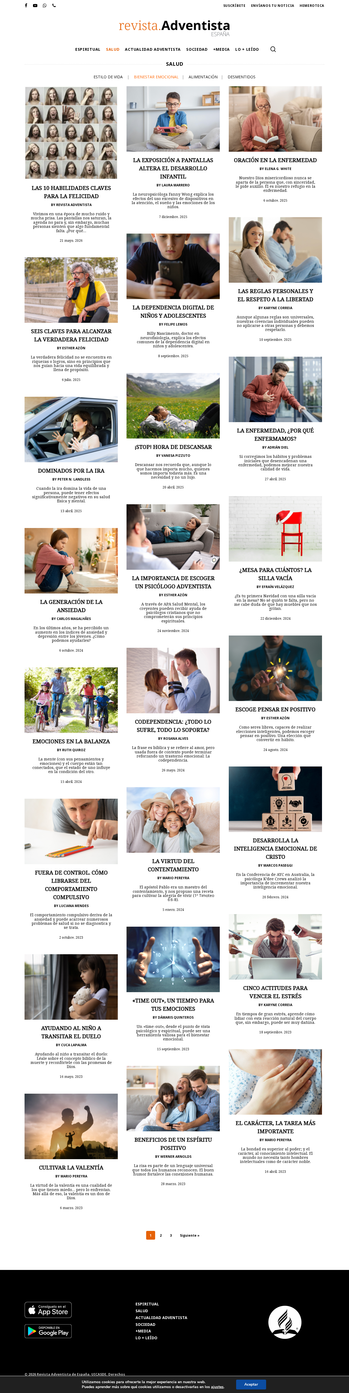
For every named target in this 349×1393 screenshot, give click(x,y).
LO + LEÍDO (146, 1338)
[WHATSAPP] (45, 6)
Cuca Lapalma (73, 1045)
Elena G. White (278, 168)
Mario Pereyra (176, 878)
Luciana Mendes (74, 905)
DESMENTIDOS (241, 76)
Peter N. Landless (74, 479)
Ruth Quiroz (74, 750)
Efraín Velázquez (278, 586)
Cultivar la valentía (71, 1167)
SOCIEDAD (145, 1324)
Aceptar (251, 1384)
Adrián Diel (277, 447)
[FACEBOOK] (26, 6)
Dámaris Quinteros (176, 1017)
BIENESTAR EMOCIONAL (156, 76)
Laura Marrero (176, 185)
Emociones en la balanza (71, 741)
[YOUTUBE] (35, 6)
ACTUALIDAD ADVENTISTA (161, 1318)
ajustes (217, 1387)
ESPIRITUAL (147, 1304)
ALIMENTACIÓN (203, 76)
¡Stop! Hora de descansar (173, 447)
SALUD (142, 1311)
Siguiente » (190, 1235)
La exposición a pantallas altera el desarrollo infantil (173, 168)
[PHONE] (54, 6)
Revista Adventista (74, 204)
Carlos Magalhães (74, 618)
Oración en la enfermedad (275, 160)
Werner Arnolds (175, 1156)
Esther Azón (73, 348)
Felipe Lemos (175, 324)
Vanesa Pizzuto (175, 455)
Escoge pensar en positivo (275, 709)
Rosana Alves (175, 738)
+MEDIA (143, 1331)
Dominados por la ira (71, 470)
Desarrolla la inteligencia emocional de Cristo (275, 848)
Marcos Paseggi (278, 865)
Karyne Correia (278, 308)
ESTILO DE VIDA (108, 76)
